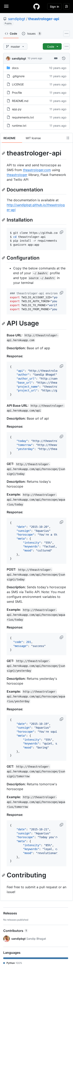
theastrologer (17, 175)
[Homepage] (36, 6)
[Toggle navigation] (6, 6)
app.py (16, 109)
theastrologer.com (37, 170)
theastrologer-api (43, 19)
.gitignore (18, 76)
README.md (20, 101)
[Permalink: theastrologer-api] (4, 153)
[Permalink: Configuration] (4, 258)
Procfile (17, 92)
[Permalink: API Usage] (4, 323)
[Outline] (67, 138)
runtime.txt (19, 125)
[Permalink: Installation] (4, 220)
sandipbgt (16, 19)
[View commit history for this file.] (63, 58)
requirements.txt (23, 117)
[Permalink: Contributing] (4, 875)
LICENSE (18, 84)
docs (15, 68)
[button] (62, 232)
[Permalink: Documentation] (4, 189)
